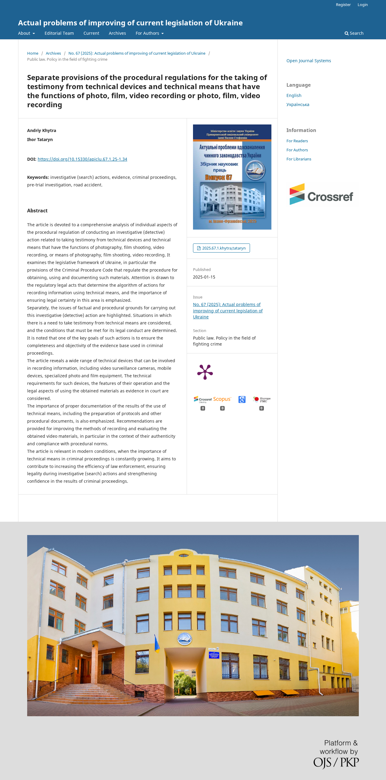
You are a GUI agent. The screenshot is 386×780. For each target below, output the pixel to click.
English (294, 95)
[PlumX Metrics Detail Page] (205, 371)
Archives (117, 33)
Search (356, 33)
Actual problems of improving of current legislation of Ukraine (130, 22)
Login (363, 4)
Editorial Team (59, 33)
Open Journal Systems (308, 60)
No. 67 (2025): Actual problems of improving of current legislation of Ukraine (136, 53)
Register (343, 4)
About (24, 33)
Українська (297, 104)
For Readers (297, 140)
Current (91, 33)
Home (32, 53)
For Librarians (298, 159)
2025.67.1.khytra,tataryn (223, 248)
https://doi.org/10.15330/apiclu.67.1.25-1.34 (82, 159)
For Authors (148, 33)
